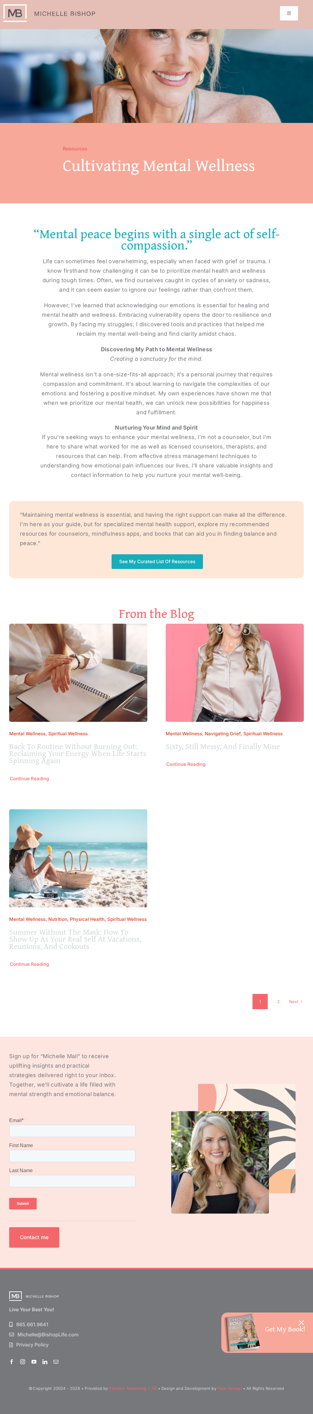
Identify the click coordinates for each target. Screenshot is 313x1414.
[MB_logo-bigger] (49, 7)
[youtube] (33, 1361)
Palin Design (229, 1388)
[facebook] (11, 1361)
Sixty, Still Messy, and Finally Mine (223, 746)
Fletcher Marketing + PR (133, 1388)
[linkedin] (44, 1361)
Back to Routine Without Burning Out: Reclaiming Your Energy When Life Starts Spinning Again (77, 753)
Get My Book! (285, 1329)
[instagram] (22, 1361)
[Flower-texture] (34, 1294)
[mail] (55, 1361)
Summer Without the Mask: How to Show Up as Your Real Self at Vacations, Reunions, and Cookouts (75, 939)
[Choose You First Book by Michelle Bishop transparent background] (241, 1315)
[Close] (301, 1323)
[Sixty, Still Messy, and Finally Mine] (235, 628)
